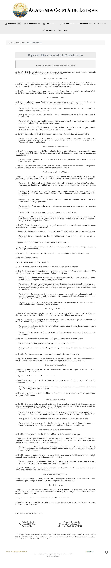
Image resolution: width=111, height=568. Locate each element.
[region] (55, 10)
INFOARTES (90, 551)
